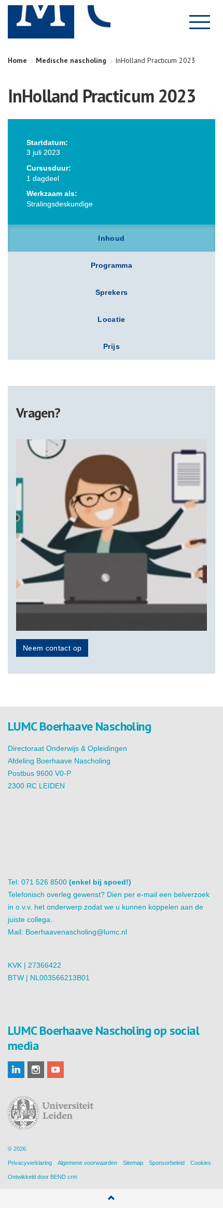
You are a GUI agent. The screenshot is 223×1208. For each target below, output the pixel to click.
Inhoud (111, 238)
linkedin (16, 1069)
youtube (55, 1069)
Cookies (200, 1163)
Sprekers (111, 292)
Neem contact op (52, 648)
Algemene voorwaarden (87, 1163)
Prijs (111, 346)
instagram (35, 1069)
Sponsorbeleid (167, 1163)
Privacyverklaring (30, 1163)
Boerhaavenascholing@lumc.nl (76, 932)
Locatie (111, 319)
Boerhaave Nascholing (59, 21)
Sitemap (133, 1163)
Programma (111, 265)
